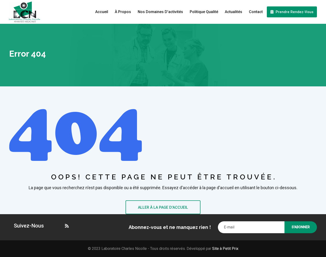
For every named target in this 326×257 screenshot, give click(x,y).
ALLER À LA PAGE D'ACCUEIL (163, 207)
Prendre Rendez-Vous (294, 12)
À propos (123, 12)
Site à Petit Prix (224, 248)
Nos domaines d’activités (160, 12)
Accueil (101, 12)
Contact (256, 12)
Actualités (233, 12)
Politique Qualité (204, 12)
